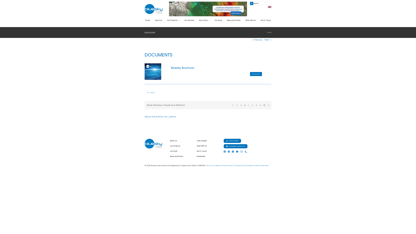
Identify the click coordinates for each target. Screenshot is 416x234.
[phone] (246, 152)
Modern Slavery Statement (258, 165)
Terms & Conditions (213, 165)
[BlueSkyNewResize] (153, 5)
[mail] (241, 152)
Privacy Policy (228, 165)
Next (267, 39)
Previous (258, 39)
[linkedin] (225, 152)
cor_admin (151, 93)
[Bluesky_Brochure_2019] (153, 64)
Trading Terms (240, 165)
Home (269, 32)
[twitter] (233, 152)
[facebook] (229, 152)
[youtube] (237, 152)
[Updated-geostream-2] (208, 2)
